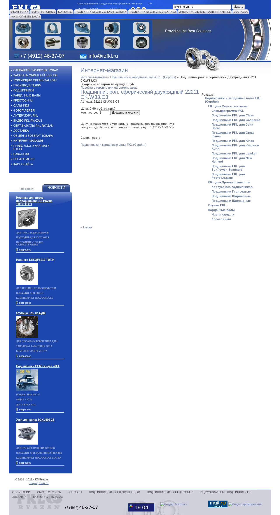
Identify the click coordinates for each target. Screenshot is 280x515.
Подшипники (23, 90)
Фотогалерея (24, 110)
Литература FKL (25, 115)
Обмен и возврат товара (33, 135)
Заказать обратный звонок (35, 75)
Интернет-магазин (93, 77)
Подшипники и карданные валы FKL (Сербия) (143, 77)
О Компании (21, 492)
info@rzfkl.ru (103, 56)
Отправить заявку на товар (35, 70)
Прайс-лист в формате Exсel (31, 147)
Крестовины (23, 100)
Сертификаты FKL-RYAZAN (33, 125)
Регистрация (23, 159)
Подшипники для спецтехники (170, 492)
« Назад (86, 227)
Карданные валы (27, 95)
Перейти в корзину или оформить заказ (108, 87)
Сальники (21, 105)
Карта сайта (23, 164)
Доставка (21, 130)
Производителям (27, 85)
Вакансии (21, 154)
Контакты (75, 492)
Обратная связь (49, 492)
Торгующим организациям (35, 80)
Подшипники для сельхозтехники (114, 492)
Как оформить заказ (48, 497)
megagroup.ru (39, 483)
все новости (27, 188)
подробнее (25, 249)
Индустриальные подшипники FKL (226, 492)
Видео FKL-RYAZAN (27, 120)
